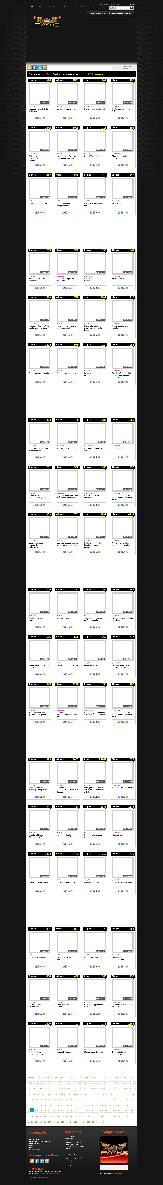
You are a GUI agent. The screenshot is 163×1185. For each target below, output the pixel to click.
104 (59, 1094)
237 (92, 1122)
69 (45, 1089)
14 (73, 1077)
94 (131, 1089)
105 (63, 1094)
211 (88, 1116)
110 (85, 1094)
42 (62, 1083)
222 (28, 1122)
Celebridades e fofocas (73, 1143)
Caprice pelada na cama (38, 203)
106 (67, 1094)
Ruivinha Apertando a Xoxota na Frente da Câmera (37, 158)
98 (34, 1094)
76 (69, 1089)
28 (121, 1077)
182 (71, 1111)
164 (101, 1105)
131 (67, 1100)
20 (94, 1077)
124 (36, 1100)
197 (28, 1116)
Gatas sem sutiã (90, 665)
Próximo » (99, 1122)
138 (97, 1100)
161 (88, 1105)
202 (49, 1116)
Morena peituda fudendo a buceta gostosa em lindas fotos (67, 715)
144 (123, 1100)
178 (54, 1111)
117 (115, 1094)
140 (105, 1100)
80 (82, 1089)
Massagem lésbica (64, 618)
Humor (67, 1153)
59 (120, 1083)
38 (48, 1083)
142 (114, 1100)
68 (41, 1089)
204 (58, 1116)
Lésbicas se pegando (37, 957)
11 (63, 1077)
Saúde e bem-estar (71, 1163)
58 (117, 1083)
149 (36, 1105)
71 (51, 1089)
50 (89, 1083)
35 (38, 1083)
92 (124, 1089)
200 (41, 1116)
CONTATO (94, 6)
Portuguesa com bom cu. (66, 373)
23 (104, 1077)
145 (127, 1100)
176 (45, 1111)
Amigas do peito (118, 203)
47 (79, 1083)
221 (131, 1116)
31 (132, 1077)
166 (110, 1105)
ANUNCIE (84, 6)
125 (41, 1100)
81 (86, 1089)
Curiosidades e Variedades (74, 1147)
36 (41, 1083)
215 (105, 1116)
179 (58, 1111)
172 (28, 1111)
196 (131, 1111)
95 (134, 1089)
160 (84, 1105)
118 (119, 1094)
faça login (130, 4)
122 (28, 1100)
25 (111, 1077)
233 (75, 1122)
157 (71, 1105)
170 (127, 1105)
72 (55, 1089)
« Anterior (30, 1077)
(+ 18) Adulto (33, 106)
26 (114, 1077)
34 (34, 1083)
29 (125, 1077)
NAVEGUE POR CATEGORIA (120, 13)
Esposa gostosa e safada (39, 373)
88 (110, 1089)
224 (36, 1122)
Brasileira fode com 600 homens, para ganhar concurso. (121, 375)
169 (123, 1105)
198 (32, 1116)
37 (45, 1083)
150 (41, 1105)
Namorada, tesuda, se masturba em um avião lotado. (93, 328)
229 (58, 1122)
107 (72, 1094)
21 (97, 1077)
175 (41, 1111)
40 (55, 1083)
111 (89, 1094)
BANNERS (75, 6)
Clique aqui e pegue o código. (50, 1173)
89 (113, 1089)
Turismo (68, 1167)
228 (54, 1122)
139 (101, 1100)
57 (113, 1083)
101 (46, 1094)
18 (87, 1077)
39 (51, 1083)
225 (41, 1122)
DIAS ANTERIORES (98, 13)
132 (71, 1100)
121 (132, 1094)
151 (45, 1105)
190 (105, 1111)
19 (90, 1077)
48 (82, 1083)
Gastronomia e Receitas (73, 1151)
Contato (32, 1145)
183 (75, 1111)
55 (106, 1083)
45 (72, 1083)
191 (110, 1111)
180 (62, 1111)
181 (67, 1111)
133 (75, 1100)
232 (71, 1122)
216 (110, 1116)
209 (80, 1116)
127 (49, 1100)
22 (101, 1077)
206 (67, 1116)
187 (92, 1111)
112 (93, 1094)
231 (67, 1122)
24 (107, 1077)
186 (88, 1111)
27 (118, 1077)
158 (75, 1105)
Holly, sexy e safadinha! (66, 882)
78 (76, 1089)
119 (124, 1094)
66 (34, 1089)
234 (80, 1122)
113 (98, 1094)
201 (45, 1116)
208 (75, 1116)
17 (83, 1077)
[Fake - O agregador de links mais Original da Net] (114, 1163)
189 (101, 1111)
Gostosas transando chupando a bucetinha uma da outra (67, 790)
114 (102, 1094)
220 (127, 1116)
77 (72, 1089)
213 (97, 1116)
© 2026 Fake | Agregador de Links (38, 1177)
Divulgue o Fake (35, 1149)
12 (66, 1077)
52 (96, 1083)
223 (32, 1122)
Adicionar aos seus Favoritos (39, 1141)
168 (118, 1105)
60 (124, 1083)
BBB (66, 1141)
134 (80, 1100)
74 (62, 1089)
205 (62, 1116)
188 (97, 1111)
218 (118, 1116)
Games (67, 1149)
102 (50, 1094)
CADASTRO (41, 6)
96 (27, 1094)
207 (71, 1116)
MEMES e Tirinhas (71, 1159)
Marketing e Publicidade (73, 1155)
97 (31, 1094)
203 (54, 1116)
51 (93, 1083)
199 (36, 1116)
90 (117, 1089)
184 (80, 1111)
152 (49, 1105)
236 (88, 1122)
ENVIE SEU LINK (53, 6)
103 (54, 1094)
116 (111, 1094)
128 (54, 1100)
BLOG (102, 6)
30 (128, 1077)
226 (45, 1122)
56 (110, 1083)
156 (67, 1105)
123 (32, 1100)
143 (118, 1100)
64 (27, 1089)
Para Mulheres (70, 1161)
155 (62, 1105)
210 (84, 1116)
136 (88, 1100)
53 (100, 1083)
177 (49, 1111)
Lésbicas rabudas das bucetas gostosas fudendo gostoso (94, 545)
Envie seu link (34, 1143)
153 (54, 1105)
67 (38, 1089)
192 (114, 1111)
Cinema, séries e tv (71, 1145)
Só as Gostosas (118, 279)
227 (49, 1122)
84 (96, 1089)
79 (79, 1089)
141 (110, 1100)
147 (28, 1105)
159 (80, 1105)
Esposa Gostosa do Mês (66, 1052)
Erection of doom (91, 957)
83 (93, 1089)
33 (31, 1083)
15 (77, 1077)
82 (89, 1089)
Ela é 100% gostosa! (92, 156)
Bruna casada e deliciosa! (94, 109)
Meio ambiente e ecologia (74, 1157)
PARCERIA (65, 6)
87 (106, 1089)
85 (100, 1089)
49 (86, 1083)
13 (70, 1077)
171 (131, 1105)
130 (62, 1100)
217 (114, 1116)
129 (58, 1100)
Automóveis (69, 1139)
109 (80, 1094)
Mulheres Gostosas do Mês (123, 788)
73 (58, 1089)
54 (103, 1083)
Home (33, 6)
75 (65, 1089)
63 (134, 1083)
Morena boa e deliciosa (93, 1052)
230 (62, 1122)
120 (128, 1094)
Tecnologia (68, 1165)
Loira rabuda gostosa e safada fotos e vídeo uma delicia (122, 498)
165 (105, 1105)
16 (80, 1077)
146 (131, 1100)
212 (92, 1116)
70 (48, 1089)
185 (84, 1111)
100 (41, 1094)
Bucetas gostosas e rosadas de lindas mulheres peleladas (36, 545)
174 (36, 1111)
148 (32, 1105)
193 (118, 1111)
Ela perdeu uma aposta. (66, 109)
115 (106, 1094)
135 (84, 1100)
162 (92, 1105)
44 (69, 1083)
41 (58, 1083)
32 (27, 1083)
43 (65, 1083)
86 (103, 1089)
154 (58, 1105)
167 (114, 1105)
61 (127, 1083)
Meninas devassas (91, 882)
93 (127, 1089)
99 (38, 1094)
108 (76, 1094)
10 (59, 1077)
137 (92, 1100)
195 (127, 1111)
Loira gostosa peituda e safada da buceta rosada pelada (94, 790)
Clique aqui (119, 1173)
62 (131, 1083)
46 (76, 1083)
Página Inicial (34, 1139)
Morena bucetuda (119, 448)
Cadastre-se (120, 4)
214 (101, 1116)
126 (45, 1100)
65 (31, 1089)
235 (84, 1122)
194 (123, 1111)
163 (97, 1105)
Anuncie (32, 1147)
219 (123, 1116)
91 (120, 1089)
